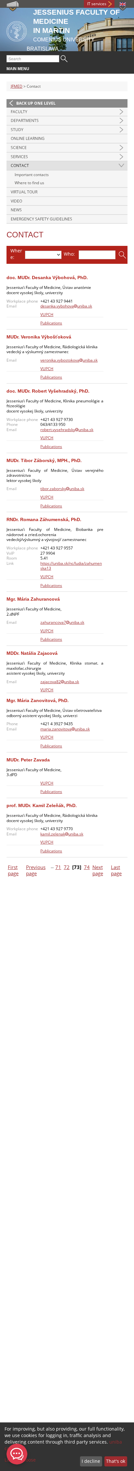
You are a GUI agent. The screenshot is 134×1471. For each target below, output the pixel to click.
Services (19, 156)
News (16, 210)
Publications (51, 323)
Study (17, 129)
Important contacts (32, 174)
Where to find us (29, 183)
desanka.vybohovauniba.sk (66, 306)
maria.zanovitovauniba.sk (65, 729)
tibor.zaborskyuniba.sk (62, 488)
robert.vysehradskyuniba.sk (66, 429)
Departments (25, 120)
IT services (96, 4)
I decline (91, 1461)
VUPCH (46, 314)
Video (16, 201)
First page (13, 870)
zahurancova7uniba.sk (62, 622)
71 (58, 867)
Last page (116, 870)
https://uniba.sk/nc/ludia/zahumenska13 (71, 566)
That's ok (115, 1461)
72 (67, 867)
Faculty (19, 111)
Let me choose (20, 1460)
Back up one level (36, 103)
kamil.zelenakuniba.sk (61, 834)
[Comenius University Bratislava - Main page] (17, 30)
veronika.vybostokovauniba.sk (69, 360)
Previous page (36, 870)
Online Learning (28, 138)
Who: (69, 254)
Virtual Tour (24, 192)
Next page (97, 870)
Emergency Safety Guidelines (41, 219)
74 (87, 867)
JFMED (16, 86)
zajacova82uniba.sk (59, 681)
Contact (20, 165)
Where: (16, 254)
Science (19, 147)
